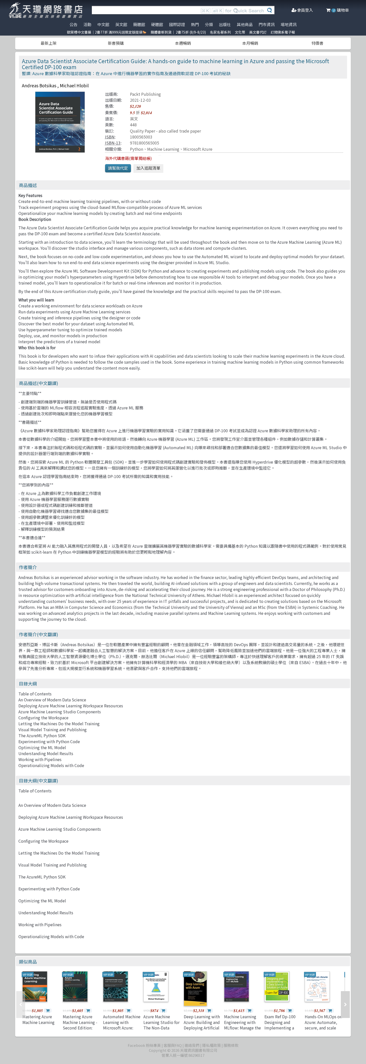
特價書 (317, 43)
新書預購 (116, 43)
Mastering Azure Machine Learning (38, 1019)
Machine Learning (163, 149)
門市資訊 (267, 24)
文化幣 (240, 32)
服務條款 (231, 1045)
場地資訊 (289, 24)
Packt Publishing (145, 94)
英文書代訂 (258, 32)
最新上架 (49, 43)
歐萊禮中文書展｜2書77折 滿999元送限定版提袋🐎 (107, 32)
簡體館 (139, 24)
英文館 (121, 24)
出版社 (225, 24)
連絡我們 (191, 1045)
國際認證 (177, 24)
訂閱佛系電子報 (283, 32)
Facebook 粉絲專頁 (144, 1045)
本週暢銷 (183, 43)
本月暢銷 (250, 43)
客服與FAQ (173, 1045)
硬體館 (157, 24)
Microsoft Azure (197, 149)
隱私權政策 (211, 1045)
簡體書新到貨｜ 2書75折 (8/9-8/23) (178, 32)
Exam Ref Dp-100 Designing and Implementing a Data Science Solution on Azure (281, 1028)
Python (136, 149)
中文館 (103, 24)
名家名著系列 (220, 32)
